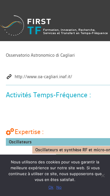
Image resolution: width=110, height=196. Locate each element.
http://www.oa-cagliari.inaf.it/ (43, 76)
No (59, 187)
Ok (50, 187)
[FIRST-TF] (54, 25)
